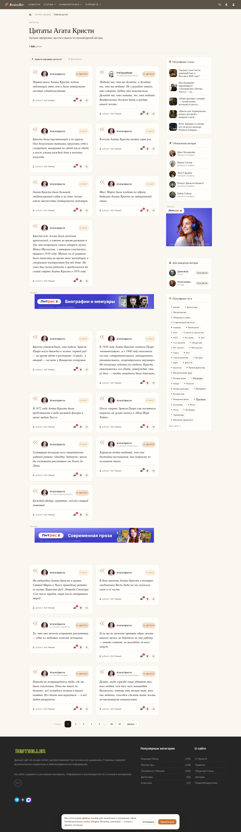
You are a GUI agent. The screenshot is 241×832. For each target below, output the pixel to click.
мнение (176, 307)
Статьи (48, 4)
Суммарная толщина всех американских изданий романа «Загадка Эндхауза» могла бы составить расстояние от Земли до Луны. (60, 458)
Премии (201, 399)
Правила (200, 764)
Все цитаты (76, 59)
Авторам (200, 777)
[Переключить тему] (227, 5)
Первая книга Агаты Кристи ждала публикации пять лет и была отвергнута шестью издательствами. (59, 86)
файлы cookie (90, 818)
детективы (178, 404)
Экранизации (178, 414)
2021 (188, 352)
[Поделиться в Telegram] (86, 100)
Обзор (175, 409)
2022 (175, 337)
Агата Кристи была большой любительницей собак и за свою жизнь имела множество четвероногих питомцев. (60, 196)
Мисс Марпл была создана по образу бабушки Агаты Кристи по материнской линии (125, 196)
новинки (177, 327)
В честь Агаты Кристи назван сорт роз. (126, 139)
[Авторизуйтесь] (80, 100)
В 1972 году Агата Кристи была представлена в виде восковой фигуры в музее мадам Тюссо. (58, 412)
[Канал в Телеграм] (17, 799)
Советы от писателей (194, 332)
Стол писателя (179, 342)
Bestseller (17, 4)
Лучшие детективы (181, 388)
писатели (177, 367)
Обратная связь (204, 771)
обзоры (176, 383)
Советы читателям (180, 357)
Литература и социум (182, 317)
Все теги (173, 426)
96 (111, 724)
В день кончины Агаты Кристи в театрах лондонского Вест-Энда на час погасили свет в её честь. (126, 584)
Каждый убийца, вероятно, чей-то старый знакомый (60, 503)
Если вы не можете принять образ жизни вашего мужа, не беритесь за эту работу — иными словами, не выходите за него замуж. (126, 639)
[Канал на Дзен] (23, 799)
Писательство (179, 312)
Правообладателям (206, 783)
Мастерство (196, 347)
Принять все (167, 821)
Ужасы (176, 352)
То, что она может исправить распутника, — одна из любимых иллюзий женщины (61, 635)
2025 (175, 332)
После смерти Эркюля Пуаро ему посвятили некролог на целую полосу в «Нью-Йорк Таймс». (128, 412)
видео (175, 362)
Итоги (192, 404)
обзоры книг (197, 342)
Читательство (193, 327)
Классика (146, 783)
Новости (34, 4)
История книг (178, 393)
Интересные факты (181, 399)
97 (120, 724)
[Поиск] (220, 5)
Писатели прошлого (183, 419)
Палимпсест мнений (152, 771)
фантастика (192, 307)
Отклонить (148, 821)
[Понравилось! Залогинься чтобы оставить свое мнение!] (74, 100)
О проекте (92, 4)
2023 (203, 337)
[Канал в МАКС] (28, 799)
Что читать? (178, 347)
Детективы (147, 777)
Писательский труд (182, 372)
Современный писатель (184, 322)
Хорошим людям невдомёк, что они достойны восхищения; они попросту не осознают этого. (125, 456)
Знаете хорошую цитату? (48, 59)
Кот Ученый (49, 100)
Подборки (190, 409)
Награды (198, 378)
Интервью (201, 388)
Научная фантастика (197, 367)
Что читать (189, 337)
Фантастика (147, 764)
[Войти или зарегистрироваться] (233, 5)
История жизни (179, 378)
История (198, 357)
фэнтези (188, 362)
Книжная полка (69, 4)
